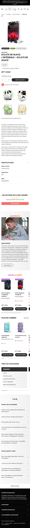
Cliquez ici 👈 (22, 3)
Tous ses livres (7, 265)
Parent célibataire (8, 382)
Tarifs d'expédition (5, 524)
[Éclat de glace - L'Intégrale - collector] (7, 285)
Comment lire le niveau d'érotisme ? (12, 118)
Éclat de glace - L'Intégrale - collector (6, 294)
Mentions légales (8, 523)
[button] (27, 9)
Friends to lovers (7, 376)
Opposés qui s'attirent (9, 379)
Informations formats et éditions (11, 68)
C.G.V (2, 523)
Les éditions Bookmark (9, 521)
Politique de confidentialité (19, 523)
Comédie (8, 14)
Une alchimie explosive (5, 336)
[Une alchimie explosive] (7, 327)
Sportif (5, 373)
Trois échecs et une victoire (20, 336)
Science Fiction (16, 14)
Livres (2, 14)
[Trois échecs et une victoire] (21, 327)
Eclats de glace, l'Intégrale (19, 293)
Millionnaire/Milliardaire (9, 384)
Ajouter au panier (20, 80)
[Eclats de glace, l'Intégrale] (21, 285)
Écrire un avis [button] (15, 203)
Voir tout (26, 318)
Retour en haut (15, 486)
